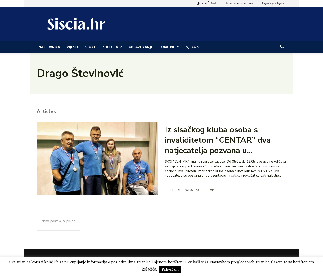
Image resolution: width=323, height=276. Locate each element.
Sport (90, 47)
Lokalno (167, 47)
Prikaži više (198, 262)
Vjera (191, 47)
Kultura (110, 47)
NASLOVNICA (49, 47)
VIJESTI (72, 47)
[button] (282, 47)
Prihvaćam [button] (170, 269)
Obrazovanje (141, 47)
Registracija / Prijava (273, 3)
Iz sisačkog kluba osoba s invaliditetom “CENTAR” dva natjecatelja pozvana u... (218, 140)
